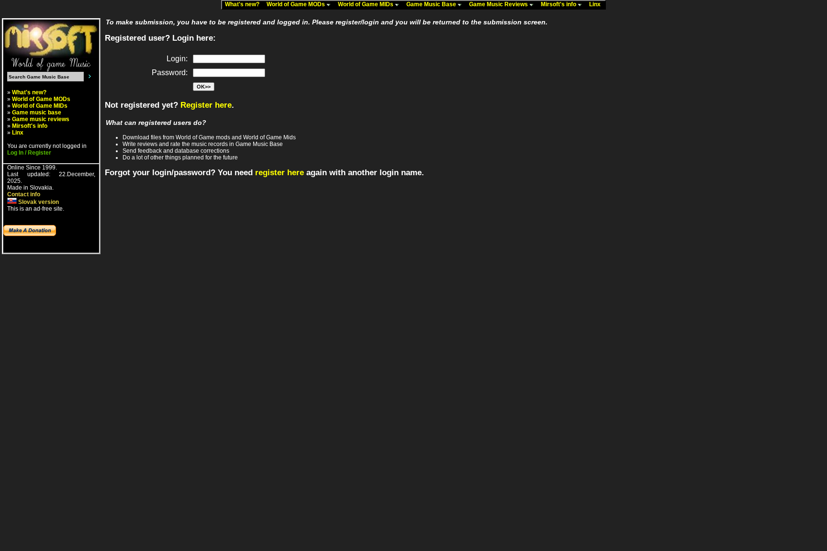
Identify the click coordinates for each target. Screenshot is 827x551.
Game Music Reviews (499, 4)
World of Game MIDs (366, 4)
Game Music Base (432, 4)
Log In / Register (29, 152)
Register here (206, 105)
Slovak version (38, 202)
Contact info (23, 194)
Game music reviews (40, 119)
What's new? (244, 4)
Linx (597, 4)
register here (279, 172)
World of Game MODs (296, 4)
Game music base (36, 112)
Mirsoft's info (559, 4)
